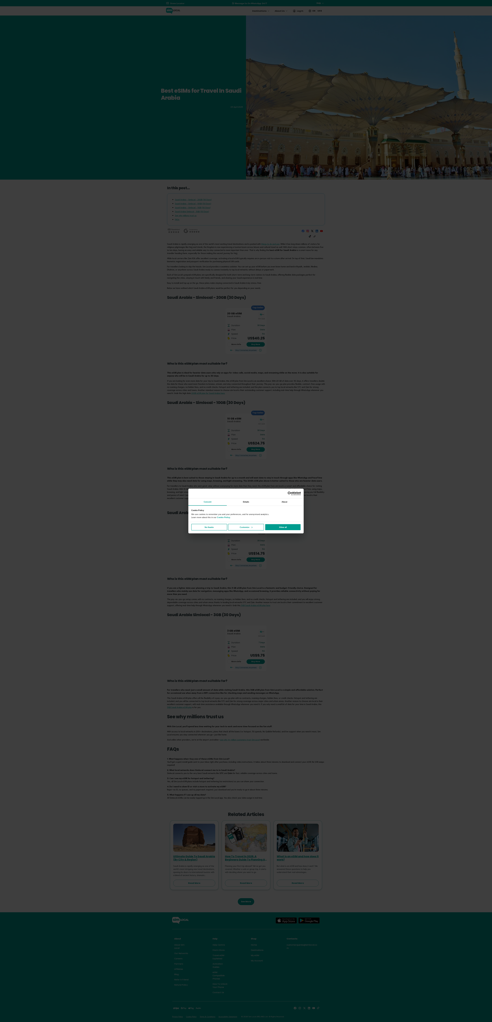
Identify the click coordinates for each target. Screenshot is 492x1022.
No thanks (209, 527)
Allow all (283, 527)
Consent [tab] (207, 502)
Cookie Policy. (223, 517)
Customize (244, 527)
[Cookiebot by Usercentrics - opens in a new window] (289, 493)
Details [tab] (246, 502)
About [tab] (284, 502)
